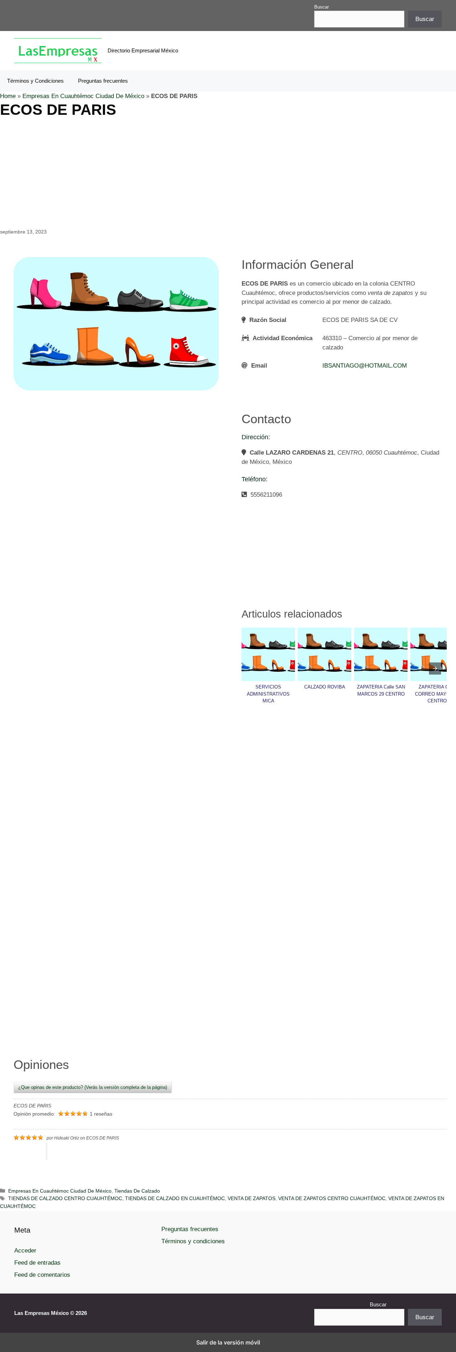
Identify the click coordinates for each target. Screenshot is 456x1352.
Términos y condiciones (193, 1241)
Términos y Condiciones (35, 81)
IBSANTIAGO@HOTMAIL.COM (364, 365)
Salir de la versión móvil (228, 1342)
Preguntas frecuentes (103, 81)
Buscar (321, 7)
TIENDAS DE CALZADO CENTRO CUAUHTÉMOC (65, 1198)
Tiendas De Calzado (137, 1191)
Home (8, 96)
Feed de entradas (37, 1262)
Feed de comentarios (42, 1274)
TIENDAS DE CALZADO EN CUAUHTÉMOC (175, 1198)
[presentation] (435, 668)
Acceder (25, 1250)
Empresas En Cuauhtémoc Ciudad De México (83, 96)
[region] (228, 172)
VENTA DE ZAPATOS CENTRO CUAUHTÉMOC (331, 1198)
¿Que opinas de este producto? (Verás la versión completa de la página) (92, 1087)
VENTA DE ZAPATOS (251, 1198)
